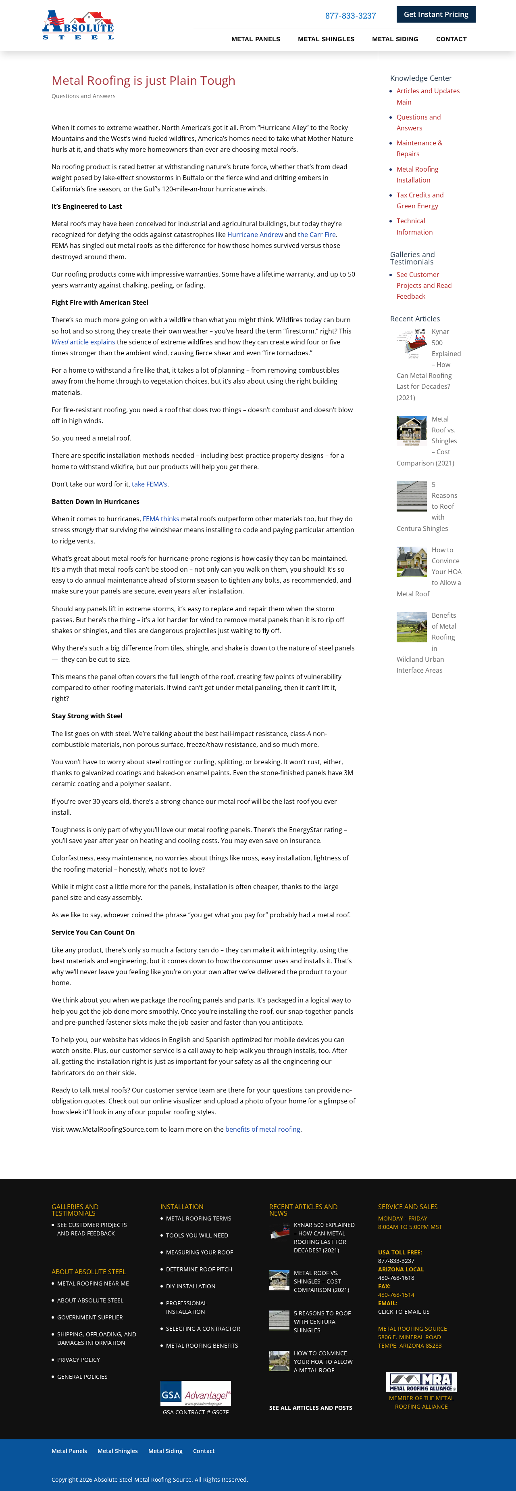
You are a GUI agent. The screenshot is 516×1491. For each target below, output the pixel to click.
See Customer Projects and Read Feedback (424, 285)
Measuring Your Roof (199, 1252)
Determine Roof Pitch (199, 1269)
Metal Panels (255, 39)
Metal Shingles (326, 39)
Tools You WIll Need (197, 1235)
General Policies (82, 1376)
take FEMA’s (149, 484)
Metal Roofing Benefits (202, 1345)
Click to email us (404, 1311)
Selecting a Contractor (203, 1328)
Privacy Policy (78, 1359)
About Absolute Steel (90, 1300)
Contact (451, 39)
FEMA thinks (161, 518)
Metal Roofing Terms (198, 1218)
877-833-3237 (396, 1261)
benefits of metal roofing (262, 1129)
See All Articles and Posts (310, 1407)
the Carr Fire (317, 234)
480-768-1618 (396, 1277)
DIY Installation (191, 1286)
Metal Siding (395, 39)
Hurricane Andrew (255, 234)
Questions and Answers (84, 96)
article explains (83, 342)
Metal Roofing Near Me (93, 1283)
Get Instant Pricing (436, 14)
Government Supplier (90, 1317)
